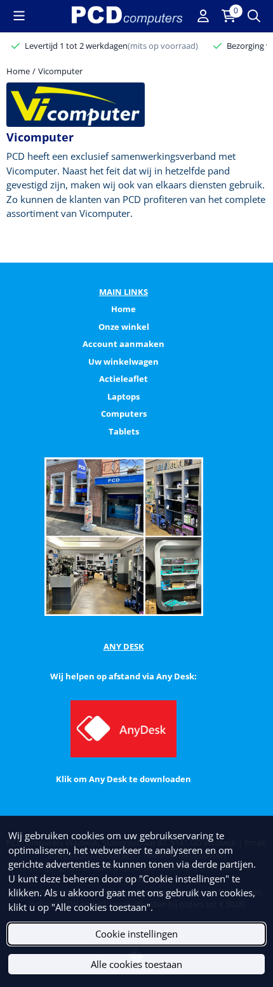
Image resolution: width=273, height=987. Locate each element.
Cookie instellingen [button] (136, 933)
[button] (19, 16)
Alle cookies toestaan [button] (136, 964)
